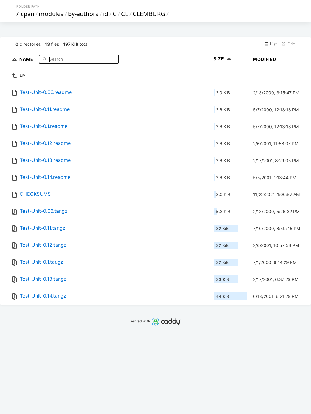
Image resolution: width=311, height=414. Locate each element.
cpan (27, 14)
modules (51, 14)
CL (124, 14)
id (105, 14)
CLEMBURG (149, 14)
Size (219, 58)
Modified (264, 59)
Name (27, 59)
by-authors (83, 14)
